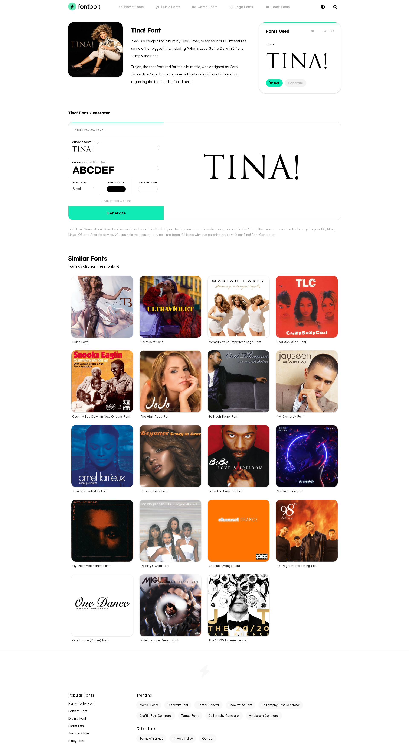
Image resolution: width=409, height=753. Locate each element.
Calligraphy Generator (224, 716)
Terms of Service (151, 738)
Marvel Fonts (149, 705)
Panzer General (208, 705)
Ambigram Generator (264, 716)
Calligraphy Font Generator (281, 705)
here (188, 82)
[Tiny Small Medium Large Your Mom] (84, 186)
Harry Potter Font (81, 703)
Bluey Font (76, 741)
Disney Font (77, 718)
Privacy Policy (183, 738)
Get (276, 83)
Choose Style (82, 162)
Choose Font (81, 142)
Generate (295, 83)
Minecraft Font (177, 705)
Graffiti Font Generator (156, 716)
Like (330, 31)
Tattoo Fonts (190, 716)
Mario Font (76, 726)
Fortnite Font (77, 711)
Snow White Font (240, 705)
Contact (207, 738)
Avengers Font (79, 733)
